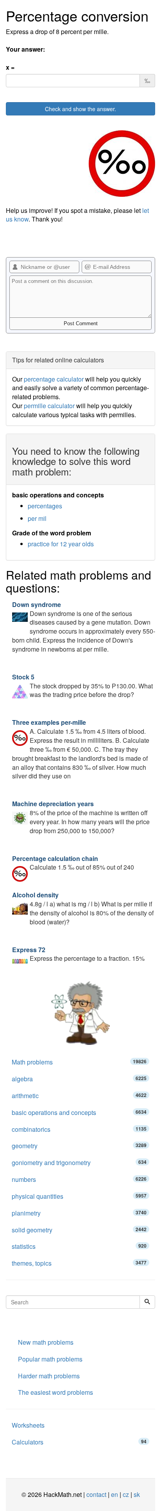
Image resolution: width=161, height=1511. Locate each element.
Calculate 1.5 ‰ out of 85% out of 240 (73, 863)
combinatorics (79, 1129)
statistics (79, 1246)
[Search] (147, 1302)
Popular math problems (50, 1358)
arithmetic (79, 1095)
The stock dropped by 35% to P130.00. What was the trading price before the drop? (82, 685)
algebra (79, 1078)
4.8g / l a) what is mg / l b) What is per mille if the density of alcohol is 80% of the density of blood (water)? (83, 908)
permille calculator (49, 405)
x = (10, 67)
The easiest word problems (55, 1392)
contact (96, 1494)
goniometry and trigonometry (79, 1162)
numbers (79, 1179)
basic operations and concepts (79, 1112)
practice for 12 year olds (61, 543)
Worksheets (28, 1425)
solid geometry (79, 1229)
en (114, 1494)
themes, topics (79, 1263)
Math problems (79, 1061)
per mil (37, 518)
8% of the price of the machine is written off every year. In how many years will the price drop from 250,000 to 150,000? (81, 817)
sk (137, 1494)
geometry (79, 1145)
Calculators (79, 1441)
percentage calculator (54, 379)
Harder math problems (49, 1375)
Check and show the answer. (80, 109)
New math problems (45, 1342)
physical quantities (79, 1196)
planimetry (79, 1212)
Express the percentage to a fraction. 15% (78, 954)
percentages (45, 505)
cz (126, 1494)
